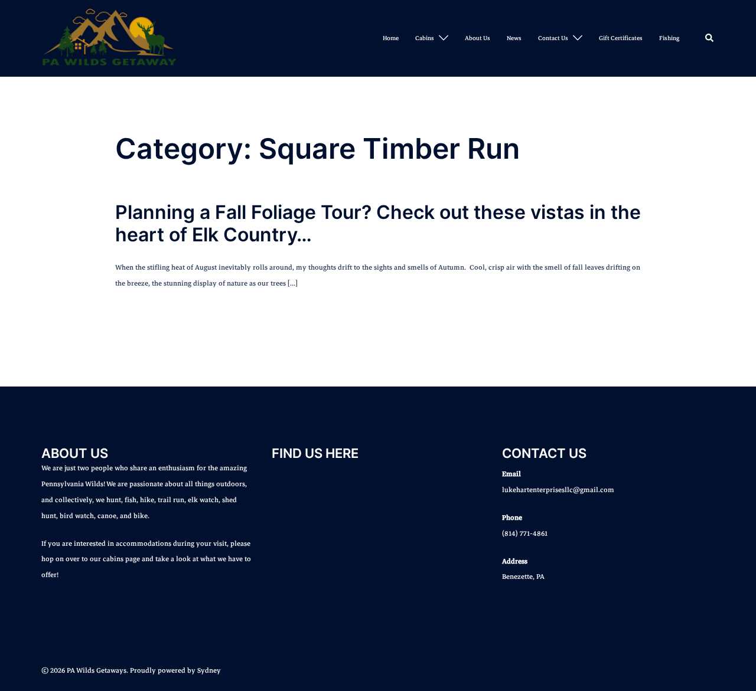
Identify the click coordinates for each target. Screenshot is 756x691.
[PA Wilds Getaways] (109, 38)
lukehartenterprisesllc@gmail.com (558, 490)
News (514, 38)
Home (391, 38)
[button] (710, 38)
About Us (477, 38)
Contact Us (553, 38)
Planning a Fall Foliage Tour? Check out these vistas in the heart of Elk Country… (378, 223)
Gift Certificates (621, 38)
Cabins (424, 38)
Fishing (669, 38)
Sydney (209, 670)
